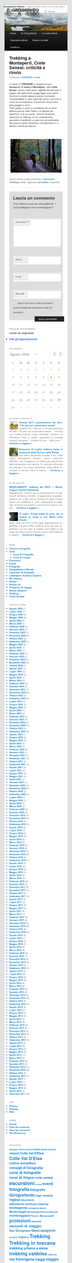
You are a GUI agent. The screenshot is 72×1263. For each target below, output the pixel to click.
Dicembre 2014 (17, 995)
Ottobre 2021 (16, 761)
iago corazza (44, 1195)
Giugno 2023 (16, 704)
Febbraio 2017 (16, 917)
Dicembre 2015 (17, 959)
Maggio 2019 (16, 836)
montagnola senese (37, 1208)
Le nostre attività (49, 33)
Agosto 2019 (16, 827)
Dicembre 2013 (17, 1031)
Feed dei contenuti (19, 1127)
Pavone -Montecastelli (42, 1215)
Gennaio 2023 (16, 719)
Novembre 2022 (17, 725)
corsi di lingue (21, 1177)
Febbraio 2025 (16, 653)
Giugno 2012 (16, 1084)
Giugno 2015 (16, 977)
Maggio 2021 (16, 776)
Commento (22, 222)
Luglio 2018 (15, 866)
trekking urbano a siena (28, 1248)
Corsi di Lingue (21, 557)
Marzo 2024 (15, 680)
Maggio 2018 (16, 872)
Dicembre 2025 (17, 632)
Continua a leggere (20, 443)
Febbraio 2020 (16, 809)
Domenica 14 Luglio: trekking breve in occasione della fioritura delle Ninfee (41, 451)
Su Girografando (29, 33)
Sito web (20, 293)
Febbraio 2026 (16, 626)
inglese (14, 1199)
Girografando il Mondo (14, 6)
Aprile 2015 (15, 983)
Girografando (22, 1195)
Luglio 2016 (15, 938)
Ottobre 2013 (16, 1037)
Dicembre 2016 (17, 923)
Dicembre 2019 (17, 815)
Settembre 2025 (17, 641)
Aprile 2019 (15, 839)
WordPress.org (17, 1133)
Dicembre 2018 (17, 851)
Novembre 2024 (17, 662)
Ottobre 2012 (16, 1073)
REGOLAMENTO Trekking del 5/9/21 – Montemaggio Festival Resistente (36, 488)
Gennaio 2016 (16, 956)
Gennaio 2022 (16, 752)
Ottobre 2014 (16, 1001)
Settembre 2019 (17, 824)
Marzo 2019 (15, 842)
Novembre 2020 (17, 788)
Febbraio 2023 (16, 716)
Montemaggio (18, 1212)
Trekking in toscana (32, 1242)
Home (13, 33)
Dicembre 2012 (17, 1066)
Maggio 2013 (16, 1052)
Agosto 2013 (16, 1042)
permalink (43, 182)
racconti (36, 1221)
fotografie (37, 1189)
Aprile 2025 (15, 647)
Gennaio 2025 (16, 656)
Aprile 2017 (15, 911)
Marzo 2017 (15, 914)
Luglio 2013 (15, 1046)
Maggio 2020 (16, 800)
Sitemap (13, 1109)
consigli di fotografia (26, 1167)
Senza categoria (18, 590)
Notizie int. (15, 584)
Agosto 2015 (16, 971)
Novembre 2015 (17, 962)
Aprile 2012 (15, 1090)
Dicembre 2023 (17, 689)
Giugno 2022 (16, 737)
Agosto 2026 (16, 608)
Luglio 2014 (15, 1010)
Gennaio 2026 (16, 629)
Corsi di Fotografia (23, 554)
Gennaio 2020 (16, 812)
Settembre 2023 (17, 698)
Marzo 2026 (15, 623)
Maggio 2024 (16, 674)
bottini (37, 1149)
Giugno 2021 (16, 773)
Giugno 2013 (16, 1049)
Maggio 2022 (16, 740)
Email (18, 276)
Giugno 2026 (16, 614)
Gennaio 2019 (16, 848)
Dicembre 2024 (17, 659)
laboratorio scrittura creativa (28, 1204)
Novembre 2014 (17, 998)
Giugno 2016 (16, 941)
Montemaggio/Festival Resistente (42, 1211)
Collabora (15, 47)
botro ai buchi (25, 1149)
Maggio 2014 (16, 1015)
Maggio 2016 (16, 944)
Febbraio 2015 (16, 989)
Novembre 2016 (17, 926)
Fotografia (14, 566)
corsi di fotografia (25, 1172)
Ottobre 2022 (16, 728)
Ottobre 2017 (16, 893)
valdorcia (52, 1254)
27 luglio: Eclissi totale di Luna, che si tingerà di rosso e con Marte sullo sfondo (41, 516)
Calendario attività (18, 40)
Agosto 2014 (16, 1007)
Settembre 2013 (17, 1040)
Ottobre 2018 (16, 857)
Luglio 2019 (15, 830)
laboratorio (27, 1200)
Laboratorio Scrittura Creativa (25, 575)
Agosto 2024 (16, 668)
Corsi (12, 551)
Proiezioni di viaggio (20, 587)
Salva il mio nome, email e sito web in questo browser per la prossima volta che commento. (33, 308)
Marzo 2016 (15, 950)
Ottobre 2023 (16, 695)
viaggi (40, 1259)
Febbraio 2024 (16, 683)
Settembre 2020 (17, 794)
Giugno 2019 (16, 833)
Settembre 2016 (17, 932)
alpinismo (13, 1149)
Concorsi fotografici (20, 548)
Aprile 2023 (15, 710)
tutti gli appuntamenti (23, 339)
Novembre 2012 (17, 1069)
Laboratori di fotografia (21, 572)
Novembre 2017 (17, 890)
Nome (18, 259)
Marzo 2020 (15, 806)
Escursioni (49, 179)
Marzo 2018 (15, 878)
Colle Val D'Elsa (32, 1153)
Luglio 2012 (15, 1081)
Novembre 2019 (17, 818)
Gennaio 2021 (16, 782)
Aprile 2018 (15, 875)
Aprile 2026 (15, 620)
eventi (47, 1183)
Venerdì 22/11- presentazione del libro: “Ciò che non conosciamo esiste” (41, 424)
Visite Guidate (16, 596)
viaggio (52, 1259)
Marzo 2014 (15, 1022)
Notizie (13, 581)
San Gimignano (20, 1230)
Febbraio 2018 (16, 881)
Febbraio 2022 (16, 749)
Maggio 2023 (16, 707)
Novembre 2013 (17, 1034)
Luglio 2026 (15, 611)
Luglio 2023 (15, 701)
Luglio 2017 (15, 902)
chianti (14, 1153)
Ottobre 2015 (16, 965)
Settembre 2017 (17, 896)
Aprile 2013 (15, 1054)
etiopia (38, 1184)
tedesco (24, 1237)
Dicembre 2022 (17, 722)
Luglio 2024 (15, 671)
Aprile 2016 (15, 947)
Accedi (13, 1124)
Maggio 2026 (16, 617)
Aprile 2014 (15, 1019)
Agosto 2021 (16, 767)
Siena (35, 1230)
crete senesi (44, 1177)
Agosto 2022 (16, 734)
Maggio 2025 (16, 644)
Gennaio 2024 (16, 686)
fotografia (19, 1189)
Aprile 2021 (15, 779)
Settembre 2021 (17, 764)
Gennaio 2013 (16, 1064)
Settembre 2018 (17, 860)
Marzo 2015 (15, 986)
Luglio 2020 (15, 797)
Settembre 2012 (17, 1076)
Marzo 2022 (15, 746)
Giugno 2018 (16, 869)
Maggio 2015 (16, 980)
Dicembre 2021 (17, 755)
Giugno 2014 (16, 1013)
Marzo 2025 (15, 650)
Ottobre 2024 (16, 665)
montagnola (18, 1207)
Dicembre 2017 (17, 887)
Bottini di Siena (48, 1149)
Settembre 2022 (17, 731)
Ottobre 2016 (16, 929)
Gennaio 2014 (16, 1028)
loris (38, 77)
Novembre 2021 (17, 758)
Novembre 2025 (17, 635)
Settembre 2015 (17, 968)
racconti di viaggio (25, 1225)
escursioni (22, 1183)
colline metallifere (22, 1163)
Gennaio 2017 (16, 920)
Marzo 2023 (15, 713)
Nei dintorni (15, 578)
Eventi (12, 563)
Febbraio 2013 (16, 1061)
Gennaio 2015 (16, 992)
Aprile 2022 (15, 743)
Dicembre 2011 (17, 1093)
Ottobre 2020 (16, 791)
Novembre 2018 (17, 854)
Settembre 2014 (17, 1004)
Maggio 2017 (16, 908)
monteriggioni (19, 1215)
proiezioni (20, 1220)
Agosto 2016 (16, 935)
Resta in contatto (40, 40)
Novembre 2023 (17, 692)
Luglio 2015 (15, 974)
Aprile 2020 (15, 803)
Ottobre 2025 (16, 638)
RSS (11, 1112)
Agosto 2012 (16, 1078)
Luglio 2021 (15, 770)
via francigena (21, 1259)
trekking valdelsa (28, 1253)
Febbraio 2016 (16, 953)
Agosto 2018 (16, 863)
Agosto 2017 (16, 899)
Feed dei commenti (19, 1130)
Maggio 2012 (16, 1088)
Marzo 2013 (15, 1058)
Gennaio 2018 (16, 884)
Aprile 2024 (15, 677)
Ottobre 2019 (16, 821)
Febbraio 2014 (16, 1025)
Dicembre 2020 (17, 785)
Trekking (13, 182)
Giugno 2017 (16, 905)
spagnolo (48, 1230)
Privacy (13, 1106)
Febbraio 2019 (16, 845)
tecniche (13, 1237)
